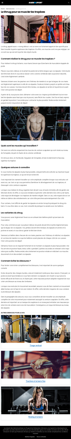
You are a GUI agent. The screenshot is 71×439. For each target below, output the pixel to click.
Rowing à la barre (35, 417)
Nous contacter (41, 437)
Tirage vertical (36, 345)
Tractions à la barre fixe (35, 381)
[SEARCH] (68, 2)
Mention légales (30, 437)
